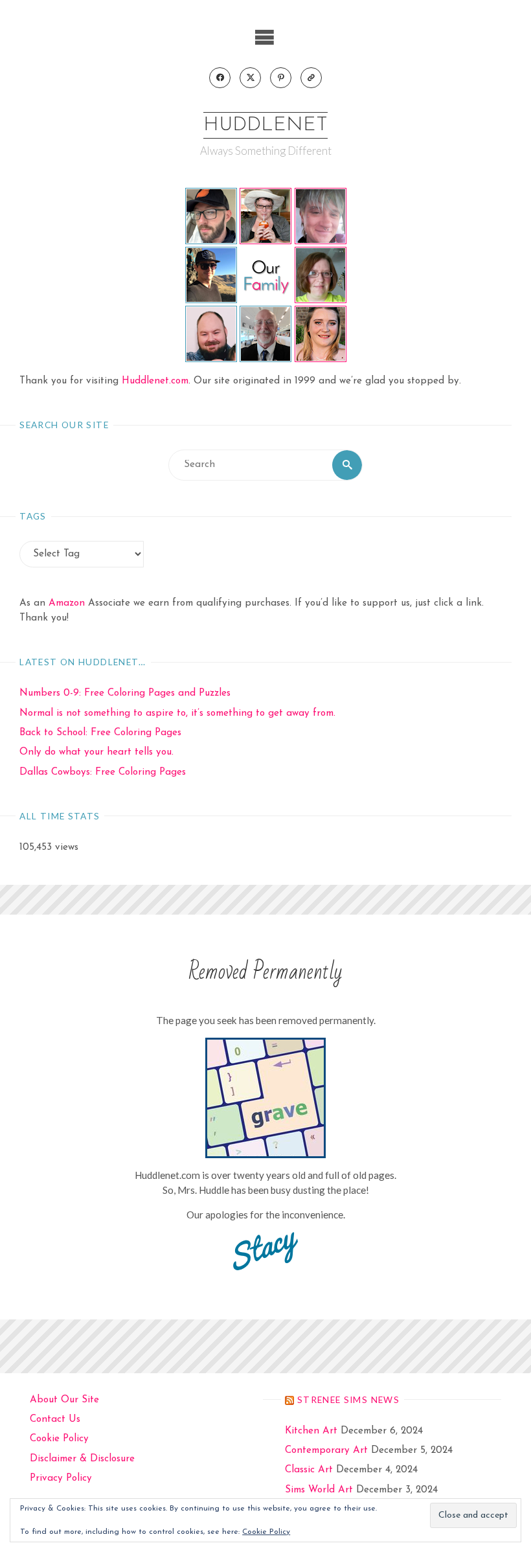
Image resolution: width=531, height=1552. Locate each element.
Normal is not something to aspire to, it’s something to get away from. (177, 713)
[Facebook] (219, 77)
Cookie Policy (59, 1439)
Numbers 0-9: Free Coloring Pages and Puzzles (125, 693)
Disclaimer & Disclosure (82, 1459)
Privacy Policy (61, 1478)
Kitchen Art (311, 1431)
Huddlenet (265, 125)
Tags (32, 515)
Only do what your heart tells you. (96, 752)
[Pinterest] (280, 77)
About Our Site (64, 1400)
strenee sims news (348, 1399)
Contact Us (55, 1419)
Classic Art (309, 1470)
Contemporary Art (326, 1450)
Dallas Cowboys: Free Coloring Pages (102, 772)
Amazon (67, 603)
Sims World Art (319, 1490)
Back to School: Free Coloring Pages (100, 733)
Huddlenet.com (155, 381)
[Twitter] (250, 77)
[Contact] (310, 77)
